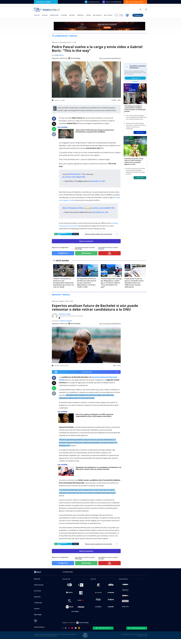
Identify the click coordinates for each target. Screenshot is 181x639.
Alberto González (66, 321)
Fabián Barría (58, 55)
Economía (64, 15)
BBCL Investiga (97, 15)
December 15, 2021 (97, 181)
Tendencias (80, 15)
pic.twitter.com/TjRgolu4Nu (74, 177)
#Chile (80, 208)
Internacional (54, 15)
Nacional (45, 15)
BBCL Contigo (108, 15)
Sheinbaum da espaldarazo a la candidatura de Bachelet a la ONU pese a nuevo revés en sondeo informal (98, 468)
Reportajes (38, 614)
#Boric (65, 208)
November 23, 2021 (100, 212)
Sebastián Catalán (65, 314)
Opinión (88, 15)
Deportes (72, 15)
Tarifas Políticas (39, 627)
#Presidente (73, 208)
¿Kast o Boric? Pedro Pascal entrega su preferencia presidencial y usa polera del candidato (95, 131)
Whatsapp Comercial (104, 628)
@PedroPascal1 (75, 174)
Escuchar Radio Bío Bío (136, 2)
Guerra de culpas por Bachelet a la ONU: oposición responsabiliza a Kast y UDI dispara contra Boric (94, 415)
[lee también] (66, 418)
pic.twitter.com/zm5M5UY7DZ (102, 208)
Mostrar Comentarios (86, 241)
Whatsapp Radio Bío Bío (138, 628)
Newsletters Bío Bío (93, 2)
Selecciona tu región (43, 2)
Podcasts (37, 15)
